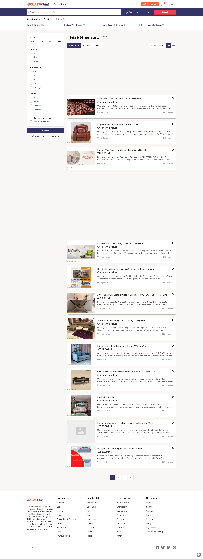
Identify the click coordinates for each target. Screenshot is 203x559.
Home (149, 502)
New (35, 57)
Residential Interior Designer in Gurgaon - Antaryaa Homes (125, 269)
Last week (37, 105)
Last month (37, 109)
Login (148, 515)
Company (98, 45)
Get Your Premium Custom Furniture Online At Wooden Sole (126, 372)
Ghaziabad (121, 515)
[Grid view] (173, 45)
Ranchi (119, 536)
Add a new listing (154, 531)
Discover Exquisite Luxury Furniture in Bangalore (120, 243)
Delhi (89, 511)
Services (61, 515)
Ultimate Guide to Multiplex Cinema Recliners (119, 99)
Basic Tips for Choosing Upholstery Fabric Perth (120, 448)
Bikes (59, 523)
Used (35, 61)
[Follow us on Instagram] (168, 547)
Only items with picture (42, 118)
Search (164, 12)
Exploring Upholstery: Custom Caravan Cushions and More (125, 423)
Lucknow (120, 523)
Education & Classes (66, 519)
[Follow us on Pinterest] (174, 547)
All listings (74, 45)
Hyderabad (92, 519)
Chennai (90, 523)
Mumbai (90, 531)
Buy (35, 79)
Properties (62, 527)
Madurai (120, 527)
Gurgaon (120, 519)
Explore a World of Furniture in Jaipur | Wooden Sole (122, 346)
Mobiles (60, 502)
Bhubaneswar (122, 502)
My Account (151, 527)
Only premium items (41, 122)
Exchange (37, 87)
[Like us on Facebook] (157, 547)
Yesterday (37, 101)
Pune (118, 531)
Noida (89, 536)
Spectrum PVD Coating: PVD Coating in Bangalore (121, 320)
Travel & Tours (63, 536)
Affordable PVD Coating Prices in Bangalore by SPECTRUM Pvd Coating (132, 295)
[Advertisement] (45, 186)
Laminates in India (105, 397)
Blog (148, 523)
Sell (35, 75)
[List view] (168, 45)
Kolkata (90, 527)
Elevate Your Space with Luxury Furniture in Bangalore (123, 150)
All (34, 53)
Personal (86, 45)
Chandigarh (121, 507)
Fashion (60, 511)
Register (150, 519)
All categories (33, 19)
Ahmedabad (92, 502)
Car (58, 507)
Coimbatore (121, 511)
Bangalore (91, 507)
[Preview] (173, 98)
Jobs (59, 531)
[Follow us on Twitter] (163, 547)
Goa (88, 515)
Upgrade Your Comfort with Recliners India (117, 124)
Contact (150, 511)
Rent (35, 83)
